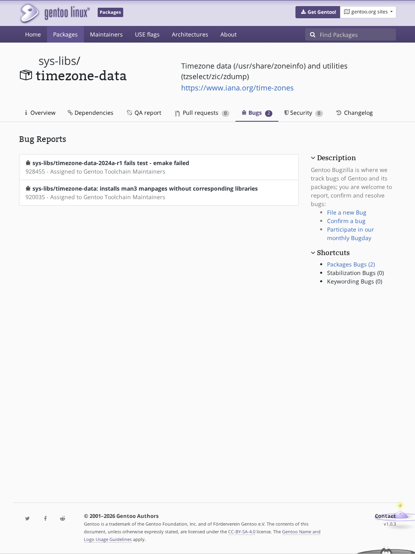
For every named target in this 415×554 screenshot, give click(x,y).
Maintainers (106, 34)
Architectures (190, 34)
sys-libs (57, 60)
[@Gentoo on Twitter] (27, 519)
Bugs (258, 112)
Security (304, 112)
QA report (147, 112)
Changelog (357, 112)
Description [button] (336, 158)
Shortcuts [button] (333, 253)
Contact (385, 516)
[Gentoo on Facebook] (45, 519)
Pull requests (204, 112)
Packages (65, 34)
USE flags (147, 34)
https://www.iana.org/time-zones (237, 87)
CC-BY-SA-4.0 (241, 531)
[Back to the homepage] (54, 13)
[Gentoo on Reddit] (62, 519)
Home (33, 34)
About (228, 34)
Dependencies (93, 112)
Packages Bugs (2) (351, 264)
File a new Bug (346, 212)
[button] (317, 12)
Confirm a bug (346, 221)
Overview (42, 112)
